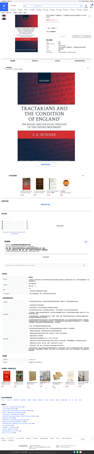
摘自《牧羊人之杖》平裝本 (8, 432)
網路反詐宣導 (11, 440)
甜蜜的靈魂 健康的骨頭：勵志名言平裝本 (11, 430)
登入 (80, 1)
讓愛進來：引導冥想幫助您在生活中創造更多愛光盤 (13, 412)
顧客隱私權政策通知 (44, 438)
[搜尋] (81, 6)
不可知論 (46, 400)
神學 (69, 400)
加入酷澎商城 (3, 440)
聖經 (73, 400)
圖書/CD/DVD (9, 12)
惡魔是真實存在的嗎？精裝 (8, 418)
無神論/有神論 (40, 400)
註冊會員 (83, 1)
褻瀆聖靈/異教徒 (64, 400)
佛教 (76, 400)
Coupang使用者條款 (20, 438)
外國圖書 (15, 12)
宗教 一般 (3, 400)
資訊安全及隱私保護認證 (66, 438)
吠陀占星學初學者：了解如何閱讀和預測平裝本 (12, 414)
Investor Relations (10, 438)
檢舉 (84, 265)
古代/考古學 (9, 400)
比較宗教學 (52, 400)
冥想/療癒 (34, 400)
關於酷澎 (3, 438)
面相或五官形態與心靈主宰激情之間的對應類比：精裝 (13, 421)
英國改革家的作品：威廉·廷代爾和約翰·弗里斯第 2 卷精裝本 (14, 419)
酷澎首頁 (3, 12)
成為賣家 (91, 1)
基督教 (25, 12)
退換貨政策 (28, 438)
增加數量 (51, 37)
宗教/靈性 (20, 12)
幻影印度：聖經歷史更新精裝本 (9, 408)
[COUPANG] (23, 446)
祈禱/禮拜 (29, 400)
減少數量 (51, 36)
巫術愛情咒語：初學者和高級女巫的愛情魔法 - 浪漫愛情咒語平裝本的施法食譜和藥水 (19, 416)
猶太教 (80, 400)
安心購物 (52, 438)
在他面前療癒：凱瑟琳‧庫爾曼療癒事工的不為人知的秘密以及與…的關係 (17, 423)
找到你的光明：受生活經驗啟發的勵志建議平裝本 (12, 407)
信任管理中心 (35, 438)
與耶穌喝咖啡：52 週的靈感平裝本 (9, 427)
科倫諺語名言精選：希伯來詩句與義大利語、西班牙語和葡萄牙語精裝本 (17, 410)
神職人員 (57, 400)
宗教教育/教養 (15, 400)
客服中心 (87, 1)
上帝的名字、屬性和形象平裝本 (9, 429)
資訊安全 (57, 438)
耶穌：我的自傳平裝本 (7, 425)
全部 (25, 6)
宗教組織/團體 (22, 400)
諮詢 (86, 241)
